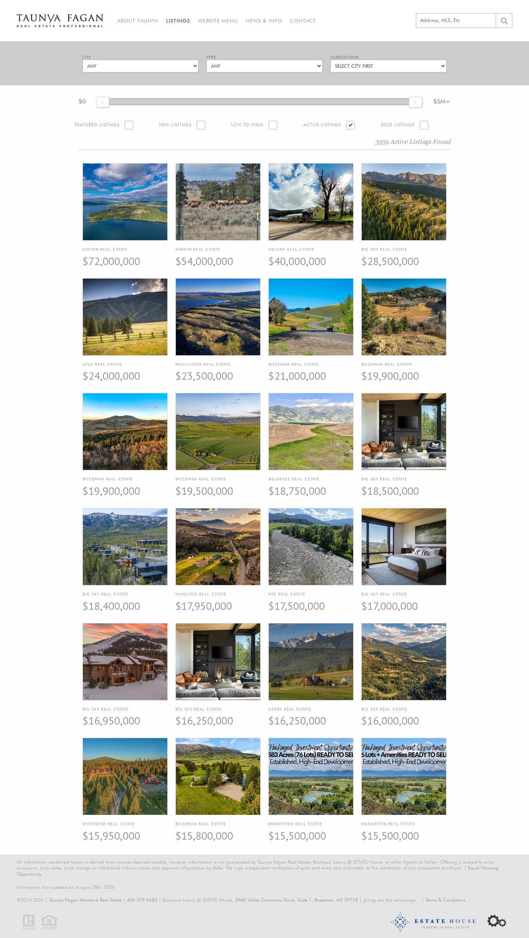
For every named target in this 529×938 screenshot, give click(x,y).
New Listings (175, 124)
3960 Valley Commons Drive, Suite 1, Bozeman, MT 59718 (296, 900)
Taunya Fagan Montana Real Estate (85, 900)
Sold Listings (397, 124)
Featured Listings (97, 124)
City (86, 57)
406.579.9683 (142, 900)
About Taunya (137, 20)
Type (211, 57)
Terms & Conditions (445, 900)
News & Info (264, 20)
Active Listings (322, 124)
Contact (303, 20)
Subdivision (344, 57)
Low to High (247, 124)
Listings (178, 20)
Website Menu (218, 20)
